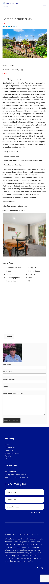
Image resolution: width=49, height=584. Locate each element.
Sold (7, 459)
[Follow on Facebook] (37, 568)
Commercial (10, 448)
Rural (7, 445)
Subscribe (35, 512)
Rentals (8, 456)
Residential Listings (12, 453)
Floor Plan (40, 63)
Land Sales (9, 450)
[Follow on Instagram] (42, 568)
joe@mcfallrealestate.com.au (16, 477)
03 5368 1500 (10, 472)
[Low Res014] (24, 235)
